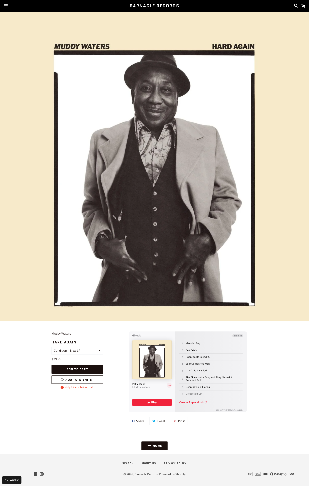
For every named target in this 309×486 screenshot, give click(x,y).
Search (127, 463)
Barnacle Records (154, 6)
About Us (148, 463)
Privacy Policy (175, 463)
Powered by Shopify (172, 474)
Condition (60, 351)
